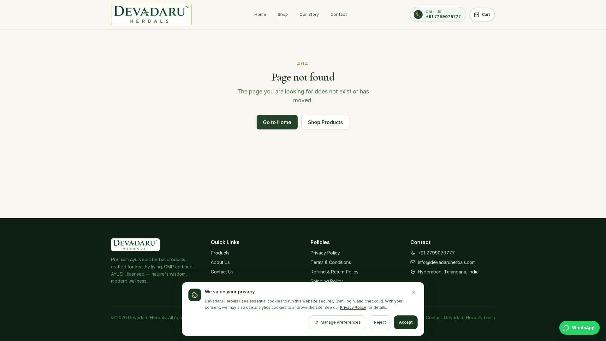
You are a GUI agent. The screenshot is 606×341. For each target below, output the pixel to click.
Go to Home (277, 122)
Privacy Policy (325, 252)
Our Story (309, 14)
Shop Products (325, 122)
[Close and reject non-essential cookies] (414, 292)
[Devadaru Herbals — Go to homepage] (151, 14)
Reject (380, 322)
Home (260, 14)
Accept (406, 322)
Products (220, 252)
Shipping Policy (327, 281)
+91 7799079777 (436, 252)
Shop (283, 14)
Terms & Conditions (331, 262)
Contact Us (222, 271)
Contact (338, 14)
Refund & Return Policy (335, 271)
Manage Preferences (341, 322)
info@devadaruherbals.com (447, 262)
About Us (220, 262)
